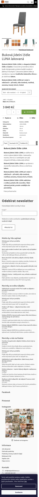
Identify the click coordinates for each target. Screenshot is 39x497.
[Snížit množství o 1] (9, 112)
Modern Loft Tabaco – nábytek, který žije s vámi (16, 307)
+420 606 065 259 (10, 473)
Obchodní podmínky (8, 451)
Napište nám (5, 458)
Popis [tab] (5, 143)
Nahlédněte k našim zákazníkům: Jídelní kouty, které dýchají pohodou (17, 360)
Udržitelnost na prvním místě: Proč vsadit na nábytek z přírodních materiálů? (18, 289)
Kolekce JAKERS (24, 122)
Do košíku (30, 112)
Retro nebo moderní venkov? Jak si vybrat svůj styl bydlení (19, 249)
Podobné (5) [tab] (24, 143)
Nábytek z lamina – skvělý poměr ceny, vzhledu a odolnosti (19, 274)
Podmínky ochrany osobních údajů (12, 453)
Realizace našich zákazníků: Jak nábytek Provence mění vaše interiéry (18, 379)
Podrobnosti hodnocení (26, 50)
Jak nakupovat (6, 449)
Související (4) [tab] (14, 143)
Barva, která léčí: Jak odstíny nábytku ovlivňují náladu (17, 257)
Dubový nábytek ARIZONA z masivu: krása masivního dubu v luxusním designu (19, 325)
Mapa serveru (6, 461)
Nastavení (18, 486)
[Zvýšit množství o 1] (18, 112)
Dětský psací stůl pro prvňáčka (11, 241)
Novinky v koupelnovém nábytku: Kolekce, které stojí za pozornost (18, 341)
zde (25, 481)
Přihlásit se (8, 227)
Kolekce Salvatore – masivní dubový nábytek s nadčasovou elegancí (19, 370)
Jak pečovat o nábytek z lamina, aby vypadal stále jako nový (19, 266)
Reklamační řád (6, 456)
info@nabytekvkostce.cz (12, 470)
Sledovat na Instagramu (21, 440)
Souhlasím (19, 492)
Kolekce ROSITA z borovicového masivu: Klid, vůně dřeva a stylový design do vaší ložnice (19, 316)
